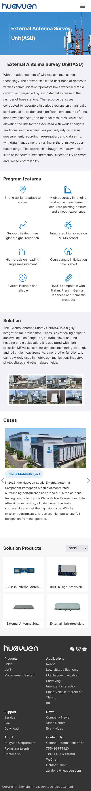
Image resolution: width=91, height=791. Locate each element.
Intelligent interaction (61, 686)
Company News (57, 717)
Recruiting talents (17, 748)
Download (11, 728)
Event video (54, 728)
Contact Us (12, 754)
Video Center (55, 723)
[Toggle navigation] (83, 5)
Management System (19, 675)
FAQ (7, 723)
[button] (72, 649)
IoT (48, 703)
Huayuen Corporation (19, 743)
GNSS (8, 664)
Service (9, 717)
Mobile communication (62, 675)
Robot (50, 664)
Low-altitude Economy (62, 669)
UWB (7, 669)
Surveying (53, 681)
